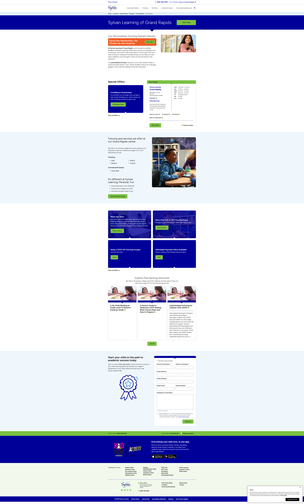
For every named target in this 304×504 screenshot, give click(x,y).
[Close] (300, 487)
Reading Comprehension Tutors (149, 468)
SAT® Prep (164, 467)
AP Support (164, 471)
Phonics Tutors (147, 471)
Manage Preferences (292, 499)
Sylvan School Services (168, 486)
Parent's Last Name (183, 364)
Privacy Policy (283, 495)
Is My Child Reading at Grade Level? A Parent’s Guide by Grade (120, 307)
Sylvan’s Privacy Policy (183, 416)
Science (132, 163)
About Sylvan (183, 483)
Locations (116, 13)
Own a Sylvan (112, 2)
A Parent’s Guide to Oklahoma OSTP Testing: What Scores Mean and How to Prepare (151, 308)
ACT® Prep (164, 469)
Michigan (132, 13)
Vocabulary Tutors (148, 472)
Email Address (162, 371)
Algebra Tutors (129, 467)
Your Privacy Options (182, 499)
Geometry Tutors (130, 469)
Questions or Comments (164, 392)
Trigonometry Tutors (131, 473)
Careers (181, 484)
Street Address (162, 378)
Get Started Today (118, 104)
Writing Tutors (147, 474)
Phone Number (181, 386)
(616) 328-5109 (154, 101)
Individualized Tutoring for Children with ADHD (180, 306)
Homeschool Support (167, 475)
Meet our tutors (117, 231)
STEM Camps (183, 471)
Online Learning (183, 467)
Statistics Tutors (129, 475)
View (114, 257)
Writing (132, 160)
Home (110, 13)
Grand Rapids (140, 13)
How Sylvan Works (167, 483)
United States (124, 13)
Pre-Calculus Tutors (130, 471)
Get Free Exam (162, 227)
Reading (114, 163)
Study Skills (115, 171)
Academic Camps (184, 469)
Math (113, 160)
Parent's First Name (164, 364)
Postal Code (161, 386)
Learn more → (150, 42)
